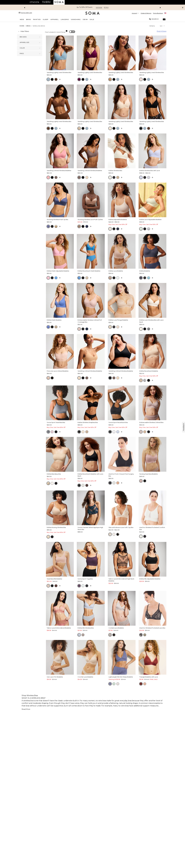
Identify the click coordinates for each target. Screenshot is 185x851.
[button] (164, 19)
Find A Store (161, 31)
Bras (28, 26)
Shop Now (106, 7)
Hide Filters (24, 31)
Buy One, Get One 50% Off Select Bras (84, 7)
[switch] (72, 31)
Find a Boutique (158, 13)
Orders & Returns (146, 13)
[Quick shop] (60, 79)
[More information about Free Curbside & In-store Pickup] (66, 31)
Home (22, 26)
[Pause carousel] (182, 7)
